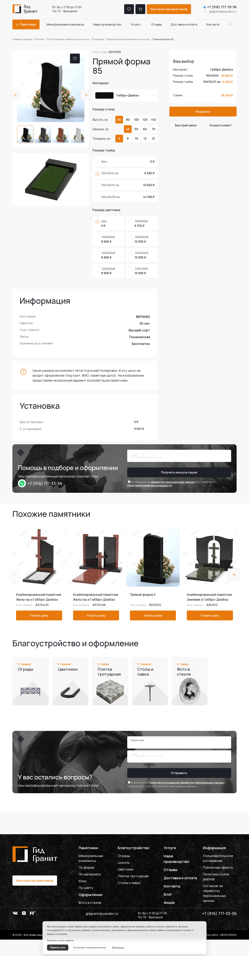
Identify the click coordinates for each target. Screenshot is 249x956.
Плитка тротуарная (133, 876)
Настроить (118, 947)
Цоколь (124, 862)
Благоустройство (133, 847)
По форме (86, 867)
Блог (168, 894)
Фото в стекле (90, 902)
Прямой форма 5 (142, 594)
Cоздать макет (220, 125)
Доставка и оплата (184, 24)
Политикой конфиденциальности (149, 485)
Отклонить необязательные (89, 947)
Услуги (135, 24)
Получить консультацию (179, 472)
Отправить (179, 773)
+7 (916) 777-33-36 (222, 7)
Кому (83, 881)
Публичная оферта (218, 867)
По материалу (90, 874)
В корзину (203, 112)
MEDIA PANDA (228, 934)
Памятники (88, 847)
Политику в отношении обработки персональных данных (186, 782)
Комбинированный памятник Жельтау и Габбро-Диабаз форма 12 (38, 599)
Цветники (125, 869)
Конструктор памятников (34, 881)
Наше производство (107, 24)
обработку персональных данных (172, 482)
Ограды (124, 856)
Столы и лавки (129, 883)
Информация (214, 847)
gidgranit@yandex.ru (223, 11)
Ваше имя (137, 740)
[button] (16, 95)
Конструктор (168, 9)
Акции (169, 902)
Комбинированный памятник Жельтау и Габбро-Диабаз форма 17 (95, 599)
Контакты (212, 24)
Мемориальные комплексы (65, 24)
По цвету (86, 887)
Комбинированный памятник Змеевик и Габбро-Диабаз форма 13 (209, 599)
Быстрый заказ (186, 125)
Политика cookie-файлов (60, 940)
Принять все (57, 947)
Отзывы (156, 24)
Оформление (90, 894)
